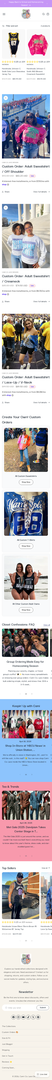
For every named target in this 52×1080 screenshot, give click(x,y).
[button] (4, 14)
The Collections (9, 1026)
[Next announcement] (47, 4)
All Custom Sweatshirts (26, 475)
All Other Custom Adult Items (26, 603)
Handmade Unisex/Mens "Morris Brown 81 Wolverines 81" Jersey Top (19, 927)
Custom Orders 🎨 (10, 1032)
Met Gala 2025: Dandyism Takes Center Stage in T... (26, 829)
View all (46, 625)
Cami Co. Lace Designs (30, 1076)
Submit (43, 1007)
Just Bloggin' (7, 1044)
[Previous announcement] (5, 4)
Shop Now (26, 482)
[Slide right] (32, 694)
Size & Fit (6, 1038)
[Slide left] (20, 694)
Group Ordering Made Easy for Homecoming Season (25, 663)
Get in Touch (7, 1056)
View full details (40, 192)
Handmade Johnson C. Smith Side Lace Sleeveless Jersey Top (13, 71)
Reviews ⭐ (7, 1062)
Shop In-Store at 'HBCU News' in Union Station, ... (25, 747)
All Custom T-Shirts (26, 539)
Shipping (5, 1050)
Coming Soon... (8, 1068)
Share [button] (7, 192)
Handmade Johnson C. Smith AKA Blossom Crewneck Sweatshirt (36, 71)
